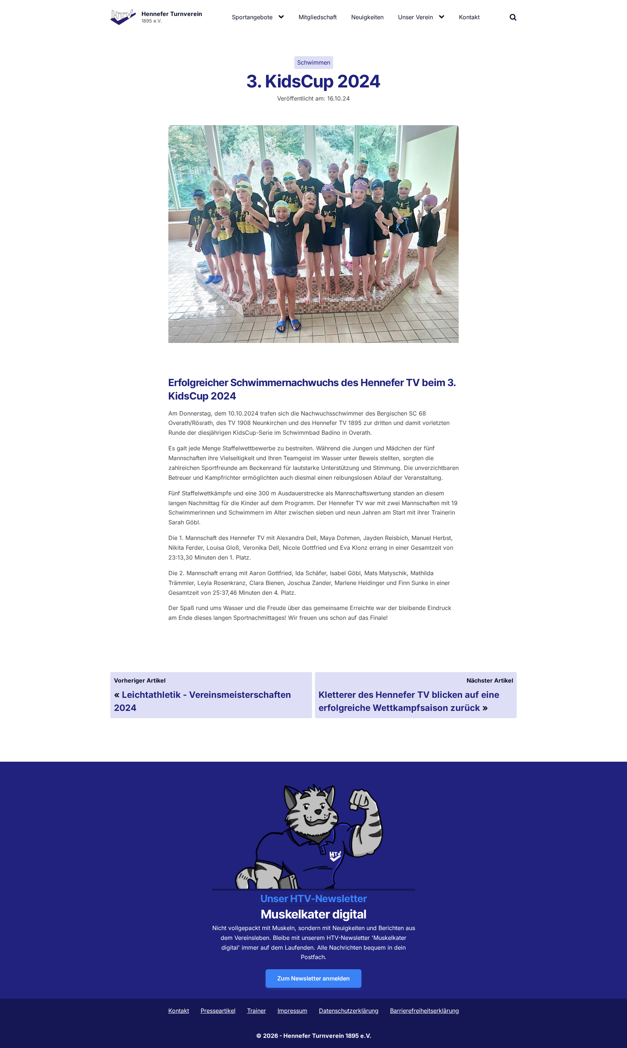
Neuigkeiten (367, 17)
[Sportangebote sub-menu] (282, 17)
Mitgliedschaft (318, 17)
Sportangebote (252, 17)
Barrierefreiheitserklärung (424, 1010)
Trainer (256, 1010)
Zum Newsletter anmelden (313, 978)
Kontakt (469, 17)
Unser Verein (415, 17)
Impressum (292, 1010)
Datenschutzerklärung (348, 1010)
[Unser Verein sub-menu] (443, 17)
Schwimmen (313, 62)
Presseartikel (218, 1010)
